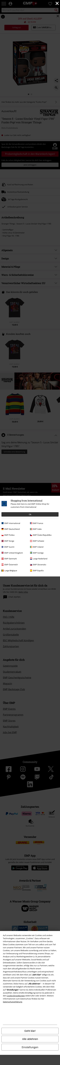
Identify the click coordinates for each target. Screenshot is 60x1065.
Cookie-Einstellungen (16, 995)
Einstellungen (30, 1047)
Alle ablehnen (30, 1039)
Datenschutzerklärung (12, 1001)
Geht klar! (30, 1030)
